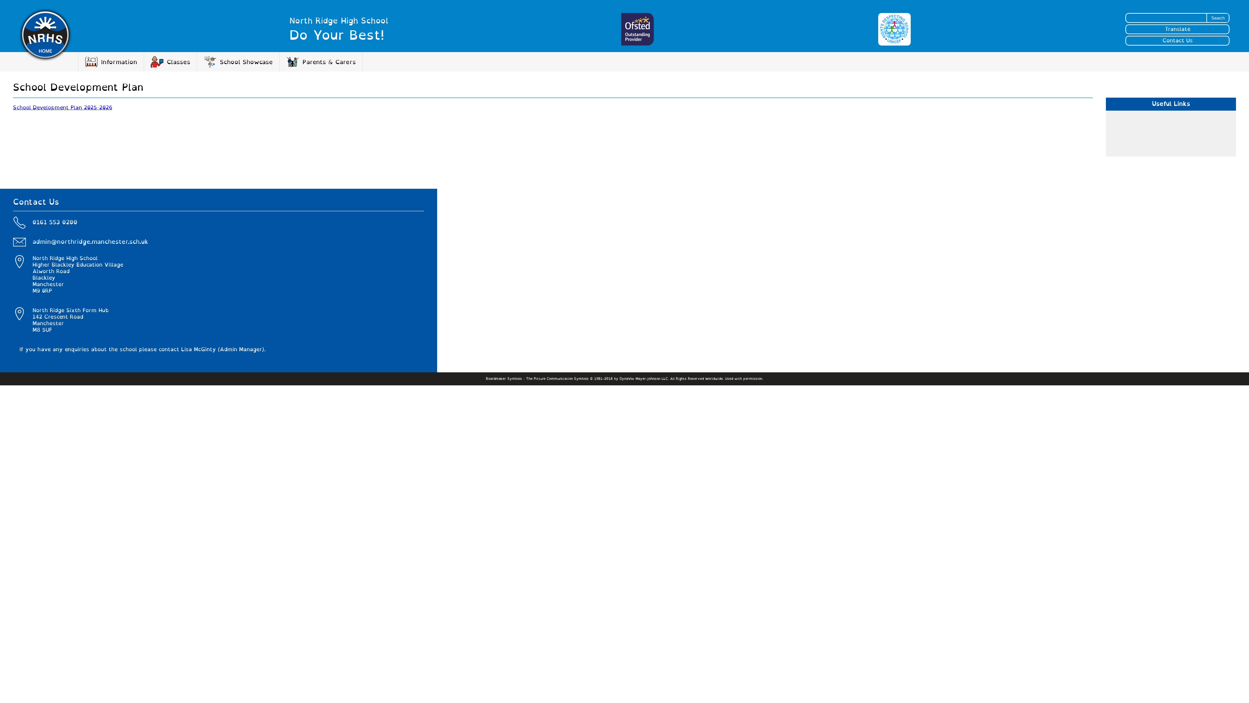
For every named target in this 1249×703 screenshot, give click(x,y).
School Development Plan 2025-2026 (62, 107)
